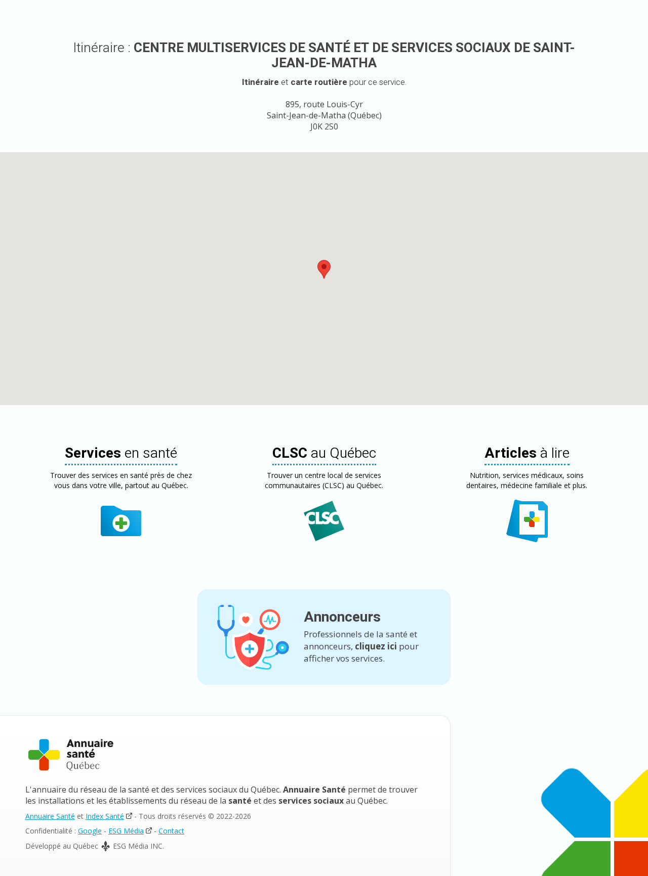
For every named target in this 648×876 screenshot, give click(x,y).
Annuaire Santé (50, 816)
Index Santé (105, 816)
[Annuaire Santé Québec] (70, 755)
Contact (171, 831)
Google (90, 831)
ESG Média (126, 831)
